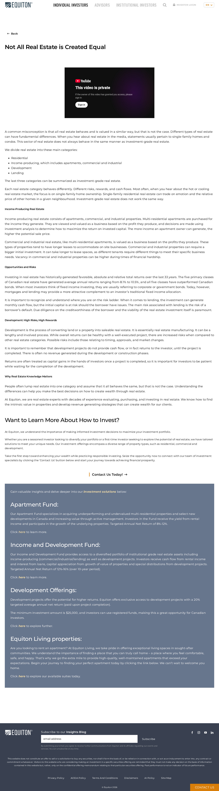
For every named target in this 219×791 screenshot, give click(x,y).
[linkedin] (212, 732)
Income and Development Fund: (55, 544)
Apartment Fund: (34, 504)
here (22, 532)
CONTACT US (204, 787)
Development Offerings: (43, 590)
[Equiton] (18, 3)
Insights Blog (76, 732)
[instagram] (199, 732)
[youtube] (205, 732)
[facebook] (192, 732)
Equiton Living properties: (46, 638)
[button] (164, 5)
